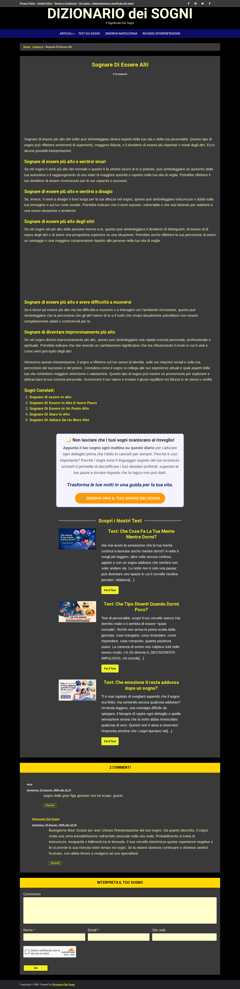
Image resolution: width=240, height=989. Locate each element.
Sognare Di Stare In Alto (50, 414)
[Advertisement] (120, 106)
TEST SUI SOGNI (89, 33)
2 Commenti (120, 74)
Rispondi (50, 805)
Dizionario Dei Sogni (45, 819)
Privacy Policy (27, 3)
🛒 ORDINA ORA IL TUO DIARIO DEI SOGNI (120, 498)
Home (26, 46)
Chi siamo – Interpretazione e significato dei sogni (106, 3)
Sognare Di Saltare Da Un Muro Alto (59, 420)
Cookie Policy (44, 3)
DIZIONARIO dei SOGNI (120, 14)
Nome (29, 930)
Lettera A (38, 46)
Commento (32, 894)
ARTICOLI (66, 33)
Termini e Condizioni (65, 3)
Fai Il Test (110, 590)
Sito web (159, 930)
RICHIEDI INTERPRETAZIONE (161, 33)
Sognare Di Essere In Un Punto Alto (59, 408)
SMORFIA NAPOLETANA (121, 33)
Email (93, 930)
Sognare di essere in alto (50, 397)
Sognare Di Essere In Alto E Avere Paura (63, 403)
